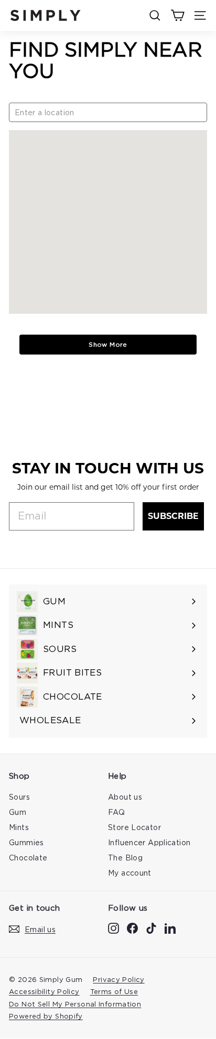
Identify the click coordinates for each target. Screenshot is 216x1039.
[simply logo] (45, 15)
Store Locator (134, 827)
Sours (19, 797)
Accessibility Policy (44, 991)
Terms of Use (114, 991)
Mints (19, 827)
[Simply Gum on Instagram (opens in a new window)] (113, 928)
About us (125, 797)
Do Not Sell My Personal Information (75, 1004)
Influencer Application (149, 842)
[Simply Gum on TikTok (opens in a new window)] (151, 928)
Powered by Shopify (46, 1016)
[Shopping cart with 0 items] (177, 15)
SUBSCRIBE (173, 516)
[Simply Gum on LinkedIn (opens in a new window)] (170, 928)
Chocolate (28, 857)
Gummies (26, 842)
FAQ (116, 812)
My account (130, 873)
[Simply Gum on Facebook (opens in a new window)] (132, 928)
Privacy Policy (118, 979)
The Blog (125, 857)
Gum (17, 812)
